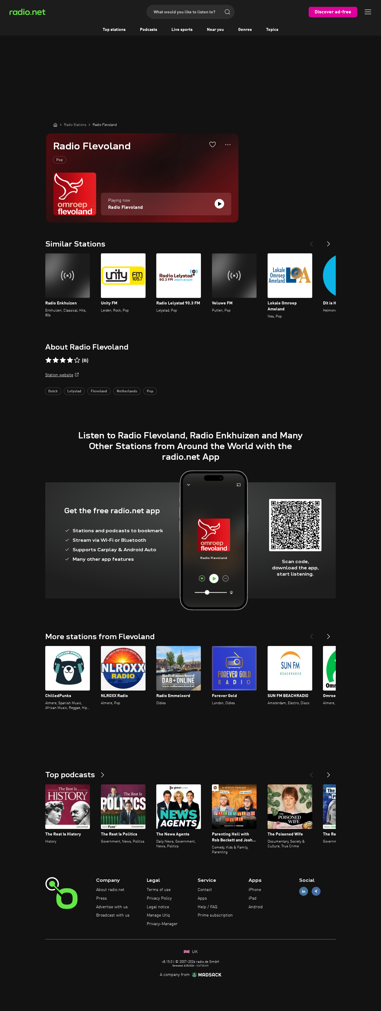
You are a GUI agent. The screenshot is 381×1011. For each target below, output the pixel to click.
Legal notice (158, 907)
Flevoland (99, 391)
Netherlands (127, 391)
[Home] (55, 124)
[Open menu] (367, 11)
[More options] (227, 144)
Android (256, 907)
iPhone (255, 890)
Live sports (182, 30)
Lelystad (74, 391)
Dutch (53, 391)
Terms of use (159, 890)
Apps (202, 898)
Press (101, 898)
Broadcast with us (112, 915)
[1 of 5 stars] (48, 360)
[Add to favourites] (212, 144)
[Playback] (219, 203)
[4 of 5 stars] (70, 360)
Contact (205, 890)
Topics (272, 30)
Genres (245, 30)
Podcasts (148, 30)
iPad (253, 898)
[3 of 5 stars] (62, 360)
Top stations (114, 30)
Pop (59, 160)
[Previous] (311, 241)
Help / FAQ (207, 907)
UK (194, 952)
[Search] (227, 11)
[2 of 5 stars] (55, 360)
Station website (59, 375)
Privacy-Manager (162, 924)
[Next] (328, 241)
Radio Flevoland (125, 207)
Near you (215, 30)
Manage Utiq (158, 915)
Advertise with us (112, 907)
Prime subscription (215, 915)
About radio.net (110, 890)
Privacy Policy (159, 898)
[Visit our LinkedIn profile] (303, 891)
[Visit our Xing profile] (316, 891)
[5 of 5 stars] (77, 360)
